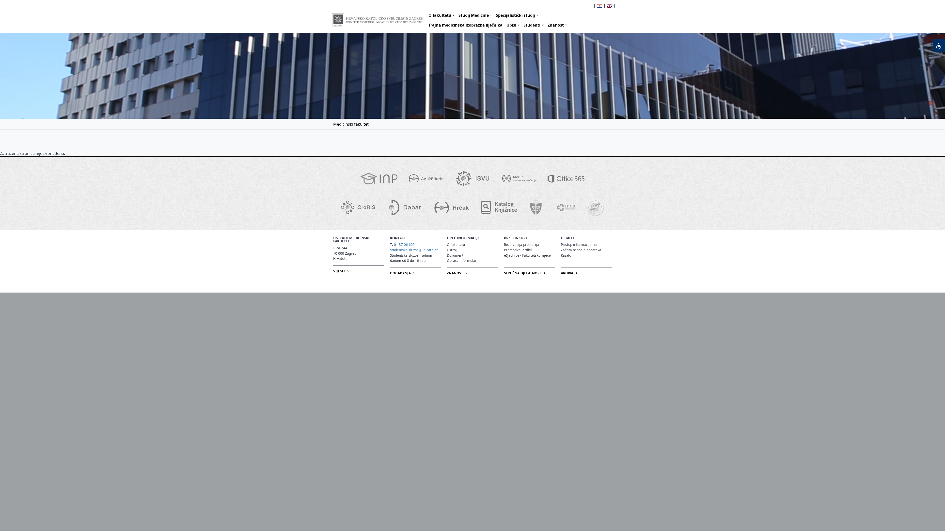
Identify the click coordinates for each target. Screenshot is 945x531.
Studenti (531, 25)
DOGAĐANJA (401, 273)
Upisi (511, 25)
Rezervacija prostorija (521, 244)
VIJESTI (339, 271)
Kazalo (566, 255)
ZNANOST (455, 273)
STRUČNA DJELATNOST (523, 273)
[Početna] (377, 20)
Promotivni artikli (518, 250)
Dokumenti (455, 255)
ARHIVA (567, 273)
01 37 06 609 (404, 244)
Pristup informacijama (579, 244)
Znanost (556, 25)
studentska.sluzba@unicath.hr (414, 250)
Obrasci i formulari (462, 260)
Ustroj (452, 250)
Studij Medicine (473, 15)
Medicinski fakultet (351, 124)
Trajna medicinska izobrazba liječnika (465, 25)
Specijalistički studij (515, 15)
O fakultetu (439, 15)
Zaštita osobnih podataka (581, 250)
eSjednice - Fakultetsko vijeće (527, 255)
